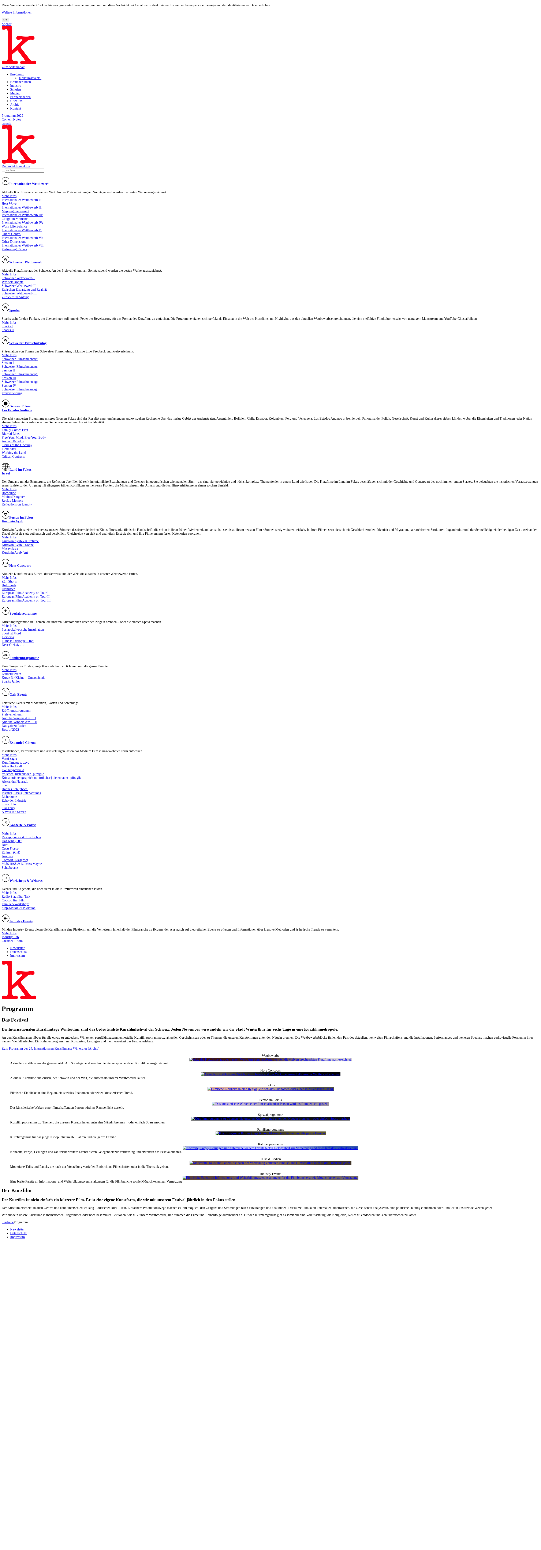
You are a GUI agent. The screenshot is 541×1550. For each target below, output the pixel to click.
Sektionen (17, 166)
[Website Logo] (19, 63)
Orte (27, 166)
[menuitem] (17, 74)
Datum (6, 166)
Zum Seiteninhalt (13, 67)
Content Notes (11, 119)
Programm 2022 (12, 115)
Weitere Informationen (16, 12)
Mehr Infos (9, 196)
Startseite (8, 1222)
